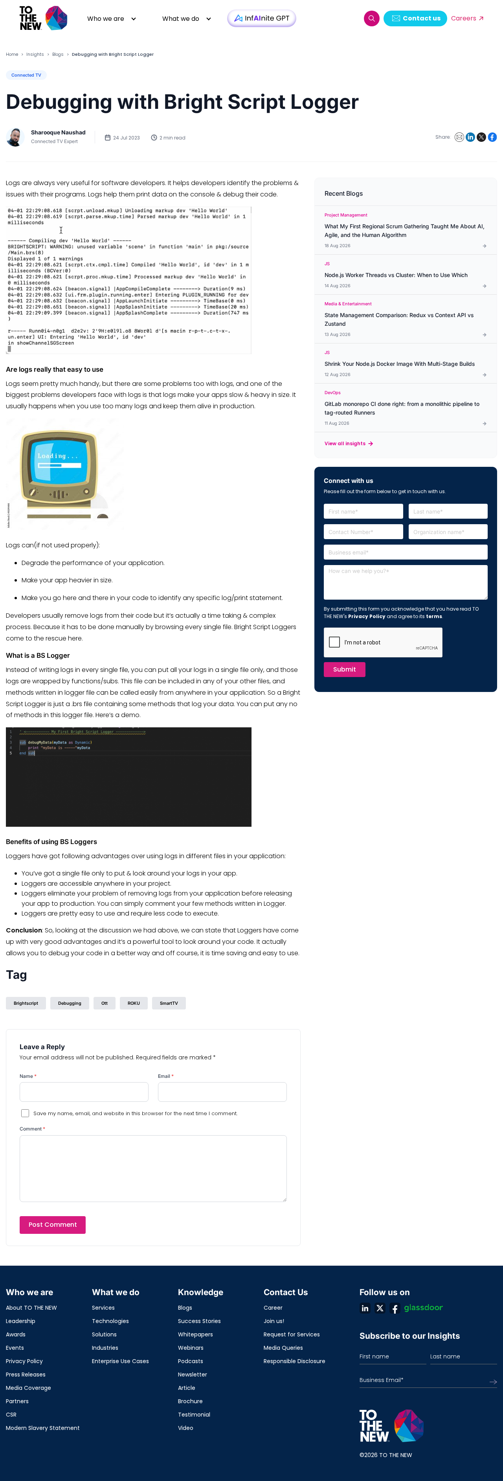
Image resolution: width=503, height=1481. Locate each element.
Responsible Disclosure (294, 1361)
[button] (372, 18)
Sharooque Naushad (58, 132)
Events (15, 1348)
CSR (11, 1415)
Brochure (190, 1401)
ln (365, 1308)
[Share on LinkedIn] (470, 137)
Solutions (104, 1334)
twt (380, 1308)
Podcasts (190, 1361)
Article (186, 1388)
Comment (32, 1129)
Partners (17, 1401)
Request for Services (292, 1334)
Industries (105, 1348)
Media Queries (283, 1348)
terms (434, 616)
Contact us (422, 18)
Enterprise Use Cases (120, 1361)
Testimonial (194, 1415)
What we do (180, 18)
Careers (463, 18)
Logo (44, 18)
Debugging (69, 1003)
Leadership (20, 1321)
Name (28, 1076)
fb (394, 1308)
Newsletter (192, 1374)
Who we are (105, 18)
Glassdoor (423, 1308)
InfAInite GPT (261, 18)
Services (103, 1308)
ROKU (134, 1003)
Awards (16, 1334)
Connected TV (26, 75)
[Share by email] (459, 137)
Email (166, 1076)
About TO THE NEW (31, 1308)
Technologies (110, 1321)
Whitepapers (195, 1334)
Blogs (58, 54)
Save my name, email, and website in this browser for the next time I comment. (135, 1113)
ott (104, 1003)
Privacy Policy (367, 616)
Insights (35, 54)
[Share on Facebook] (492, 137)
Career (273, 1308)
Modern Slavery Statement (43, 1428)
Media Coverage (28, 1388)
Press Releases (26, 1374)
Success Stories (199, 1321)
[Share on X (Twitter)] (481, 137)
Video (185, 1428)
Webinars (191, 1348)
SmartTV (169, 1003)
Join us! (274, 1321)
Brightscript (26, 1003)
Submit (344, 669)
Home (12, 54)
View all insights (345, 443)
